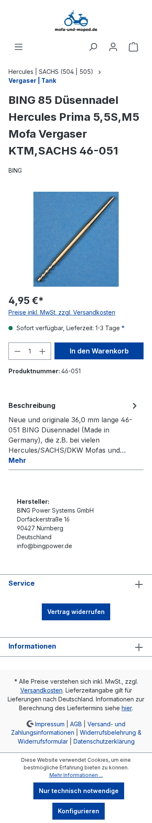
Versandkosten (41, 690)
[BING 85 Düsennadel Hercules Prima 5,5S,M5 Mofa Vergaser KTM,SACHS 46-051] (76, 239)
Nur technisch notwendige (79, 790)
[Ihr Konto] (113, 46)
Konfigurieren (78, 811)
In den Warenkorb (99, 351)
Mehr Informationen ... (76, 775)
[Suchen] (93, 46)
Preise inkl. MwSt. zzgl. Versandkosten (61, 312)
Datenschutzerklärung (104, 741)
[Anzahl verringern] (17, 351)
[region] (76, 239)
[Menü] (18, 46)
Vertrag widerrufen (76, 611)
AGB (76, 723)
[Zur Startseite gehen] (76, 21)
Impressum (50, 723)
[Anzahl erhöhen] (43, 351)
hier (127, 708)
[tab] (73, 432)
